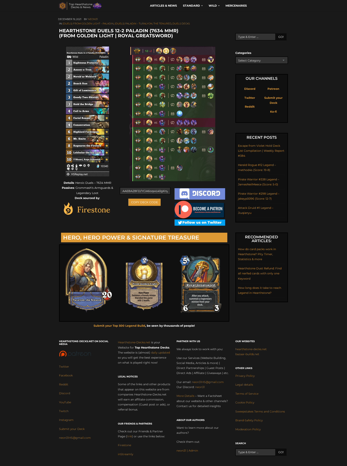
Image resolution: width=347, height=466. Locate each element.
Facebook (66, 375)
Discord (249, 89)
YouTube (65, 402)
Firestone (124, 445)
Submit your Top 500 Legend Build (119, 326)
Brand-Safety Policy (249, 420)
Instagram (66, 420)
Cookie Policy (244, 402)
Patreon (273, 89)
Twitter (249, 98)
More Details (185, 396)
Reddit (250, 106)
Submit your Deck (72, 429)
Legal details (244, 384)
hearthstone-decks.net (251, 349)
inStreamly (125, 454)
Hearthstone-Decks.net (134, 342)
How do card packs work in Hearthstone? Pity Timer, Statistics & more (257, 254)
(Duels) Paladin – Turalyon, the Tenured (143, 23)
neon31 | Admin (187, 450)
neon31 (93, 19)
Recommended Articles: (261, 239)
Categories (243, 53)
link (129, 436)
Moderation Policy (248, 429)
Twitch (63, 411)
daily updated (160, 352)
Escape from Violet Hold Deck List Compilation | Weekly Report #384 (261, 151)
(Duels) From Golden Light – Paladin (88, 23)
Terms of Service (246, 393)
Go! (281, 37)
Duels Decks (181, 23)
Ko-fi (273, 111)
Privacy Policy (245, 376)
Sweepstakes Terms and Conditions (260, 411)
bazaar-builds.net (247, 354)
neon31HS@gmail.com (75, 438)
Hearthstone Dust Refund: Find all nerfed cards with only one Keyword (260, 273)
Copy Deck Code (144, 202)
